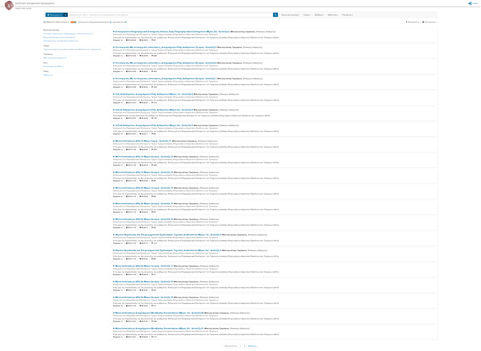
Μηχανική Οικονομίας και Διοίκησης (59, 37)
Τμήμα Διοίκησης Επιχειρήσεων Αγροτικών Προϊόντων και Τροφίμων (72, 49)
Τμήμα (306, 15)
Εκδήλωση (332, 15)
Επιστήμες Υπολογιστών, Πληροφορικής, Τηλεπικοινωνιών (68, 33)
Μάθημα (318, 15)
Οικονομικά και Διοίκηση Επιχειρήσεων (60, 41)
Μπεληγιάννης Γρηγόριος (55, 58)
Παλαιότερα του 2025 (53, 66)
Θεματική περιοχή (290, 15)
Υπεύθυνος (347, 15)
